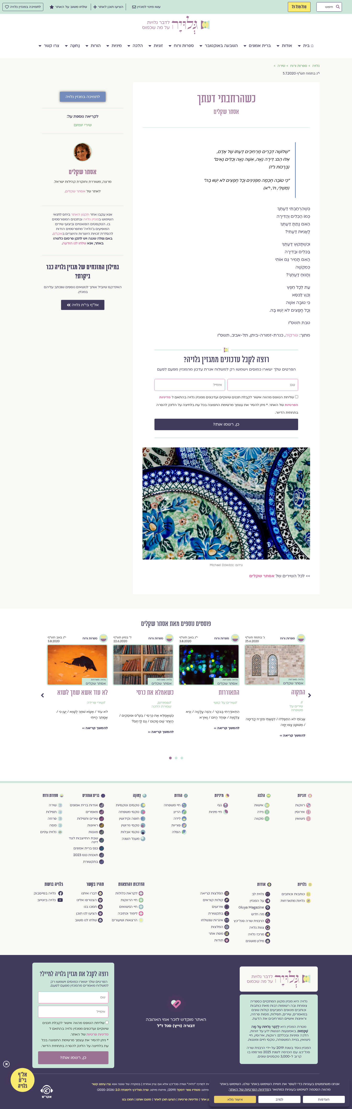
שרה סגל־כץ (140, 1090)
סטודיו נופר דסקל (188, 1090)
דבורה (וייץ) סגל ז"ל (176, 1026)
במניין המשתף (159, 693)
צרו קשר (51, 45)
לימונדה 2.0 (123, 1090)
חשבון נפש (163, 707)
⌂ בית (308, 45)
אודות (287, 45)
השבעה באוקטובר (221, 45)
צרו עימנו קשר (101, 1084)
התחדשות (161, 703)
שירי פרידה (227, 703)
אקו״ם (57, 233)
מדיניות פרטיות (97, 1034)
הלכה (138, 45)
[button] (6, 1064)
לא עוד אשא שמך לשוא (214, 693)
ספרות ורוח (184, 45)
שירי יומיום (83, 125)
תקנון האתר (80, 214)
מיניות (117, 45)
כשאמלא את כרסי (286, 693)
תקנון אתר (207, 1099)
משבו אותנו (143, 1099)
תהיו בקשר (95, 884)
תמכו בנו (128, 1099)
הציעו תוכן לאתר (165, 1099)
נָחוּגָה (75, 45)
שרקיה (291, 335)
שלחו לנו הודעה (74, 243)
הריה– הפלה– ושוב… (83, 693)
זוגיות (158, 45)
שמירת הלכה (293, 707)
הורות (96, 45)
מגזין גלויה (91, 219)
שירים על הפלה (91, 703)
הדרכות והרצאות (131, 884)
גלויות (302, 884)
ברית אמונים (260, 45)
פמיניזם (295, 703)
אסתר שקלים (226, 112)
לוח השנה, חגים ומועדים (159, 712)
